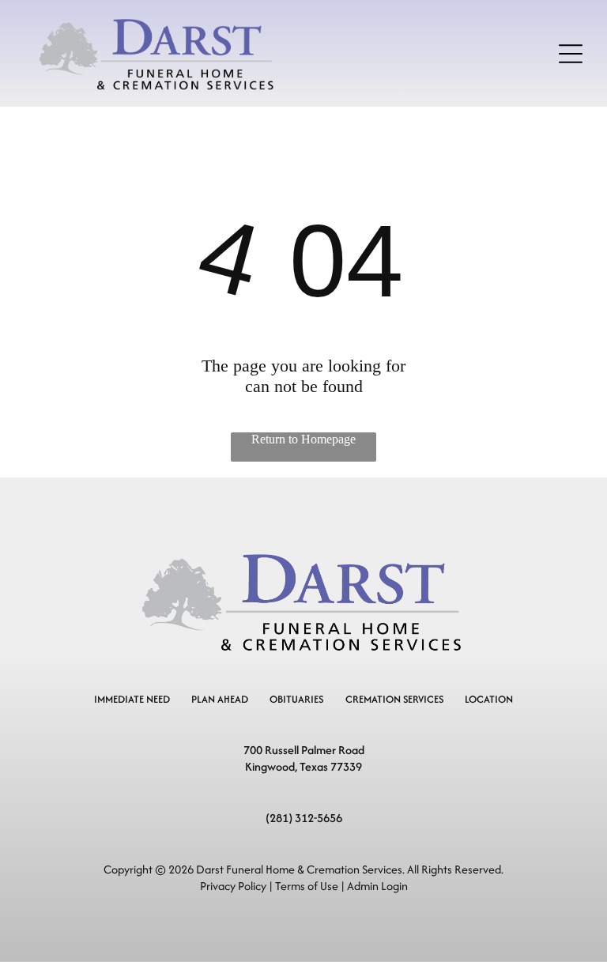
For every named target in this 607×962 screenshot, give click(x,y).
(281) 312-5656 (304, 817)
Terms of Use (306, 885)
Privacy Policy (233, 885)
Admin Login (377, 885)
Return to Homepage (303, 439)
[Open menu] (570, 54)
